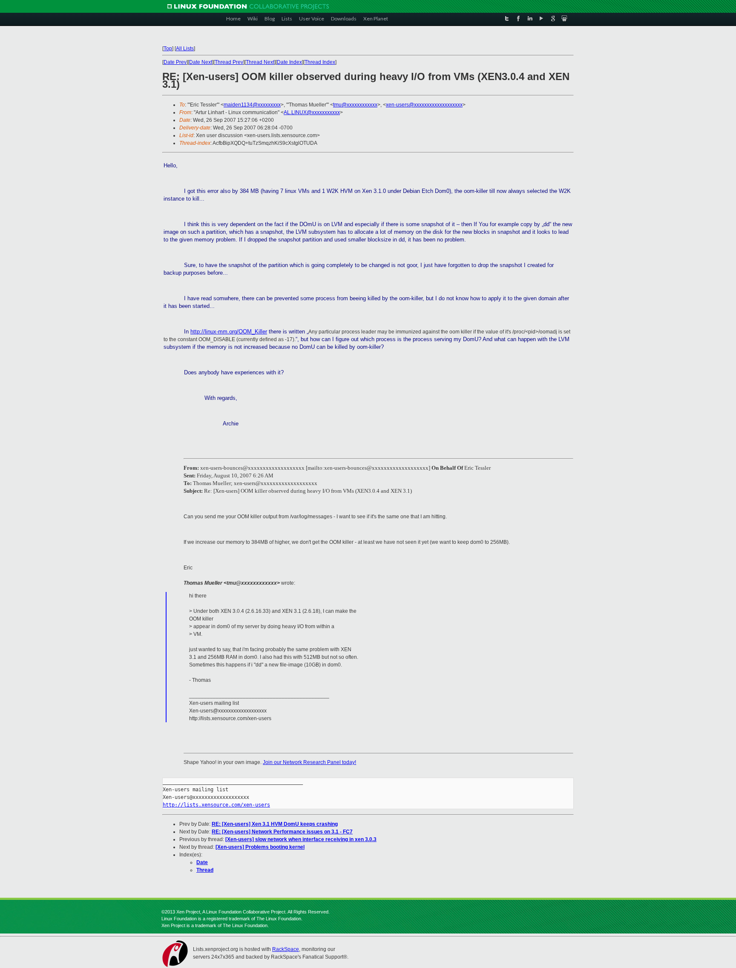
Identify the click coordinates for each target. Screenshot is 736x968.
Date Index (289, 62)
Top (168, 49)
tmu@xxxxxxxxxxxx (355, 105)
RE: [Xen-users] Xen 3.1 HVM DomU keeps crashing (275, 824)
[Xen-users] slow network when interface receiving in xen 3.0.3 (301, 839)
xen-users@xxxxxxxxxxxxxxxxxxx (424, 105)
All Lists (185, 49)
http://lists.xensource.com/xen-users (216, 805)
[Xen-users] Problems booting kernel (260, 847)
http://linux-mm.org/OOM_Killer (228, 331)
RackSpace (285, 949)
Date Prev (175, 62)
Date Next (200, 62)
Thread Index (320, 62)
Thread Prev (229, 62)
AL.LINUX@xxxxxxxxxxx (312, 112)
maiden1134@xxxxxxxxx (252, 105)
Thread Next (260, 62)
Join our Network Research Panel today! (309, 762)
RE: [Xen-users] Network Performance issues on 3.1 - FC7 (282, 832)
